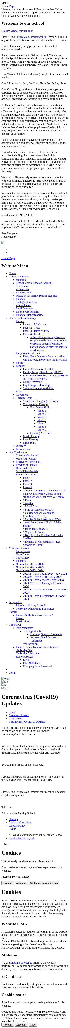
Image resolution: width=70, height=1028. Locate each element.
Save (33, 1024)
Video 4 (41, 420)
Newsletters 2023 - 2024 (30, 570)
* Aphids (28, 503)
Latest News (23, 551)
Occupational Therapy (35, 404)
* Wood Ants (30, 506)
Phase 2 (27, 480)
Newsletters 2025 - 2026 (30, 563)
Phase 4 (27, 487)
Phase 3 (27, 484)
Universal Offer (25, 468)
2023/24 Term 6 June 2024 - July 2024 (45, 573)
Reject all (8, 883)
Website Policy (17, 825)
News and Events (19, 547)
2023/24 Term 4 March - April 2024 (43, 579)
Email (26, 659)
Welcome (21, 279)
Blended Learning (26, 474)
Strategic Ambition (26, 302)
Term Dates (22, 554)
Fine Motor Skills (40, 407)
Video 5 (41, 423)
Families (20, 365)
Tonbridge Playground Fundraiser (35, 608)
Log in (12, 672)
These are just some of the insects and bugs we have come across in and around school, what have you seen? (44, 493)
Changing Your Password (37, 666)
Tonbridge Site (24, 650)
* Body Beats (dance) (35, 528)
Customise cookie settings (44, 883)
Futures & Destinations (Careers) (34, 615)
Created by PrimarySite (22, 838)
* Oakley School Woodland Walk (42, 519)
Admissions (22, 289)
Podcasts (21, 560)
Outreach (21, 445)
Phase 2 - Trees (31, 327)
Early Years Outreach (28, 353)
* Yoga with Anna (33, 532)
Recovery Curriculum (28, 461)
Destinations (23, 621)
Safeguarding (23, 292)
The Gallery (22, 557)
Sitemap (13, 819)
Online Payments (32, 381)
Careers (13, 611)
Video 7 (41, 429)
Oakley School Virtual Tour (17, 30)
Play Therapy (30, 439)
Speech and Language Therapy (40, 401)
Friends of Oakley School (30, 605)
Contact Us (15, 624)
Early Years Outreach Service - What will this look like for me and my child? (45, 358)
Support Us (15, 602)
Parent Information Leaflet (38, 369)
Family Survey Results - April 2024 (43, 372)
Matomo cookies (19, 962)
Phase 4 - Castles (32, 334)
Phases (20, 321)
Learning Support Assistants (46, 634)
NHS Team (29, 442)
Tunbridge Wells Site (27, 653)
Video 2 (41, 413)
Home (12, 273)
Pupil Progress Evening (36, 385)
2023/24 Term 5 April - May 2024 (42, 576)
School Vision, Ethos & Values (33, 282)
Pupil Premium (24, 308)
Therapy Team (24, 397)
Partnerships (23, 448)
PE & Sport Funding (27, 311)
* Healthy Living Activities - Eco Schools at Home (41, 543)
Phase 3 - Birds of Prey (36, 330)
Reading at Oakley (26, 464)
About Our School (19, 276)
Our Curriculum (18, 452)
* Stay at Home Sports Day (38, 509)
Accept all (21, 883)
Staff (18, 391)
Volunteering (30, 643)
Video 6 (41, 426)
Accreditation (23, 305)
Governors (22, 394)
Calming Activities (40, 433)
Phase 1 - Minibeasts (34, 324)
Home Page (8, 6)
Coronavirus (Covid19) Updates (27, 721)
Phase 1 (27, 477)
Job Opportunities (33, 631)
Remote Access (24, 656)
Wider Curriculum (26, 458)
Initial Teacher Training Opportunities (37, 646)
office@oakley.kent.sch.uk (32, 36)
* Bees (27, 500)
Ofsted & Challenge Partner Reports (36, 295)
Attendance (22, 286)
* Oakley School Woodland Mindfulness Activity (38, 514)
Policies (20, 298)
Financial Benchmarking (30, 314)
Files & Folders (31, 662)
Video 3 (41, 417)
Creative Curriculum (27, 455)
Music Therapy (31, 436)
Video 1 (41, 410)
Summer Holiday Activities (38, 388)
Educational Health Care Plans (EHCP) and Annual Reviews (45, 377)
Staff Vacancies (24, 627)
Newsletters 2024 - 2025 (30, 567)
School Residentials (27, 471)
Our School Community (22, 318)
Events (20, 618)
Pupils (19, 362)
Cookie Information (20, 822)
